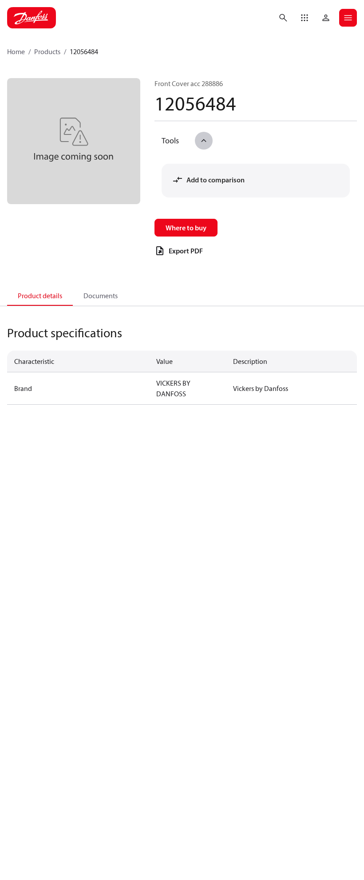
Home (16, 51)
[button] (304, 18)
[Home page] (31, 17)
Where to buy (186, 227)
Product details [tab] (40, 295)
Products (47, 51)
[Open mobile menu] (348, 18)
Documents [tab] (100, 295)
